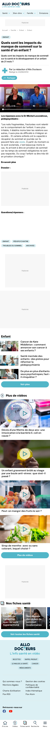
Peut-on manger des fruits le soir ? (22, 511)
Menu (45, 726)
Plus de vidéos (16, 395)
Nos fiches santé (18, 603)
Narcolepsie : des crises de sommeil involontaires (34, 620)
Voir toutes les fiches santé (25, 634)
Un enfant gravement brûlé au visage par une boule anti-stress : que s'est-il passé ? (24, 473)
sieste (22, 142)
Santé (4, 13)
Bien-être (17, 13)
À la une (5, 726)
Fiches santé (25, 726)
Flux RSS (6, 694)
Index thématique (34, 690)
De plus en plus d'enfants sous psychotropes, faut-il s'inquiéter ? (35, 374)
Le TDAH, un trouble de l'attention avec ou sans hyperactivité (11, 619)
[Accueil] (25, 649)
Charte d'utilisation (12, 690)
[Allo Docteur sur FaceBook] (4, 711)
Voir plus (25, 384)
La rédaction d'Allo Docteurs (27, 69)
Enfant (21, 30)
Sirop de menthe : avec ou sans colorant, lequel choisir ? (19, 547)
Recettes (17, 659)
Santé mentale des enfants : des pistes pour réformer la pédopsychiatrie (35, 360)
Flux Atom (30, 694)
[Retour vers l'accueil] (25, 4)
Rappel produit (31, 659)
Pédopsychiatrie (20, 241)
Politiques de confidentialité (32, 686)
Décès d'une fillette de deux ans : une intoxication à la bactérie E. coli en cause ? (23, 432)
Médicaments (25, 668)
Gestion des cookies (35, 681)
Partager (11, 78)
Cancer (35, 664)
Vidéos (15, 726)
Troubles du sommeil (12, 246)
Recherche (35, 726)
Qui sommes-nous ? (12, 681)
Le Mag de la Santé (20, 664)
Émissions (43, 13)
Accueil (5, 30)
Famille (30, 13)
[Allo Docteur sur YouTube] (10, 711)
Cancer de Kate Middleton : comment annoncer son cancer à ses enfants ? (34, 346)
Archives (30, 246)
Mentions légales (11, 685)
